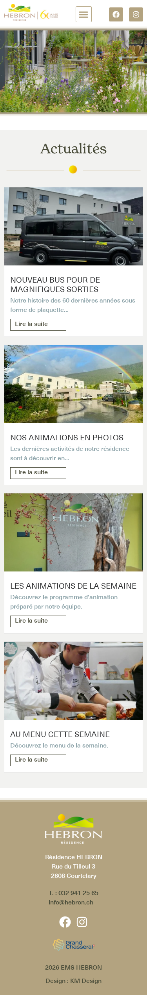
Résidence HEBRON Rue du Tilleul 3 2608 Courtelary (73, 866)
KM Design (86, 980)
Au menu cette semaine (60, 734)
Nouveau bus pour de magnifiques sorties (55, 284)
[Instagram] (136, 14)
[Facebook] (116, 14)
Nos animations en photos (66, 437)
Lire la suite (31, 324)
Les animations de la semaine (73, 586)
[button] (84, 14)
